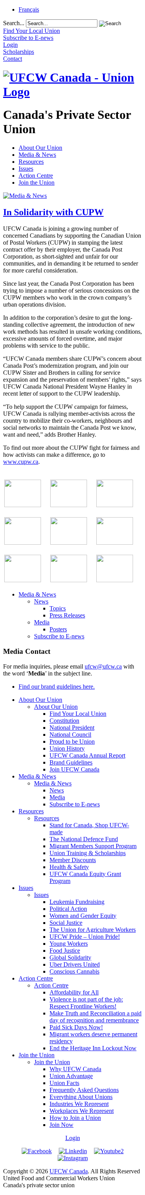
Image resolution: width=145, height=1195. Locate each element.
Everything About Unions (81, 1097)
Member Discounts (72, 860)
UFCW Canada (68, 1171)
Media (41, 622)
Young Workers (68, 943)
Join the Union (37, 182)
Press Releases (67, 615)
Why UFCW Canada (75, 1069)
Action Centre (36, 175)
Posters (58, 629)
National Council (70, 734)
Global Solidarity (70, 957)
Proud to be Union (72, 741)
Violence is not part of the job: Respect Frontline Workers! (86, 1003)
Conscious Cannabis (74, 971)
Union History (67, 748)
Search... (13, 23)
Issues (26, 168)
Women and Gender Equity (82, 915)
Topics (57, 608)
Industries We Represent (79, 1104)
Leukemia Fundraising (76, 901)
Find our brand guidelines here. (57, 686)
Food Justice (64, 950)
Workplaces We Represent (81, 1111)
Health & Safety (69, 867)
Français (29, 9)
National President (71, 727)
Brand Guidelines (70, 762)
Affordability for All (74, 992)
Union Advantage (71, 1076)
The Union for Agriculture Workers (92, 929)
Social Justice (65, 922)
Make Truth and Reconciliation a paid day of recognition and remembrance (95, 1017)
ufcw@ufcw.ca (103, 666)
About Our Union (40, 147)
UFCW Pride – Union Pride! (84, 936)
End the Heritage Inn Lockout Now (92, 1048)
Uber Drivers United (74, 964)
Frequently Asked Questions (84, 1090)
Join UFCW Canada (74, 769)
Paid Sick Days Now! (76, 1027)
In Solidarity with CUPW (53, 212)
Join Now (61, 1124)
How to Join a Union (75, 1117)
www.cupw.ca (20, 461)
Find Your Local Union (77, 713)
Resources (31, 161)
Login (72, 1138)
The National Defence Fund (83, 839)
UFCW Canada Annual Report (87, 755)
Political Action (68, 908)
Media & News (37, 154)
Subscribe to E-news (59, 636)
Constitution (64, 720)
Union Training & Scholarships (87, 853)
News (41, 601)
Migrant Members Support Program (92, 846)
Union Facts (64, 1083)
